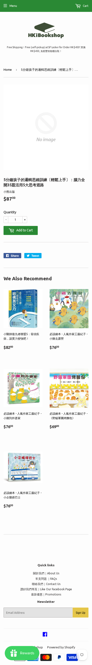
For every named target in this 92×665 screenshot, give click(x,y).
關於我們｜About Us (46, 573)
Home (8, 69)
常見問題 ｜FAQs (46, 578)
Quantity (10, 212)
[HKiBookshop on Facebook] (44, 635)
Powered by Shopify (61, 647)
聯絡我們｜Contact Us (46, 583)
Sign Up (80, 612)
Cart (85, 5)
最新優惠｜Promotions (46, 594)
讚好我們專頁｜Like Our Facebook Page (46, 589)
